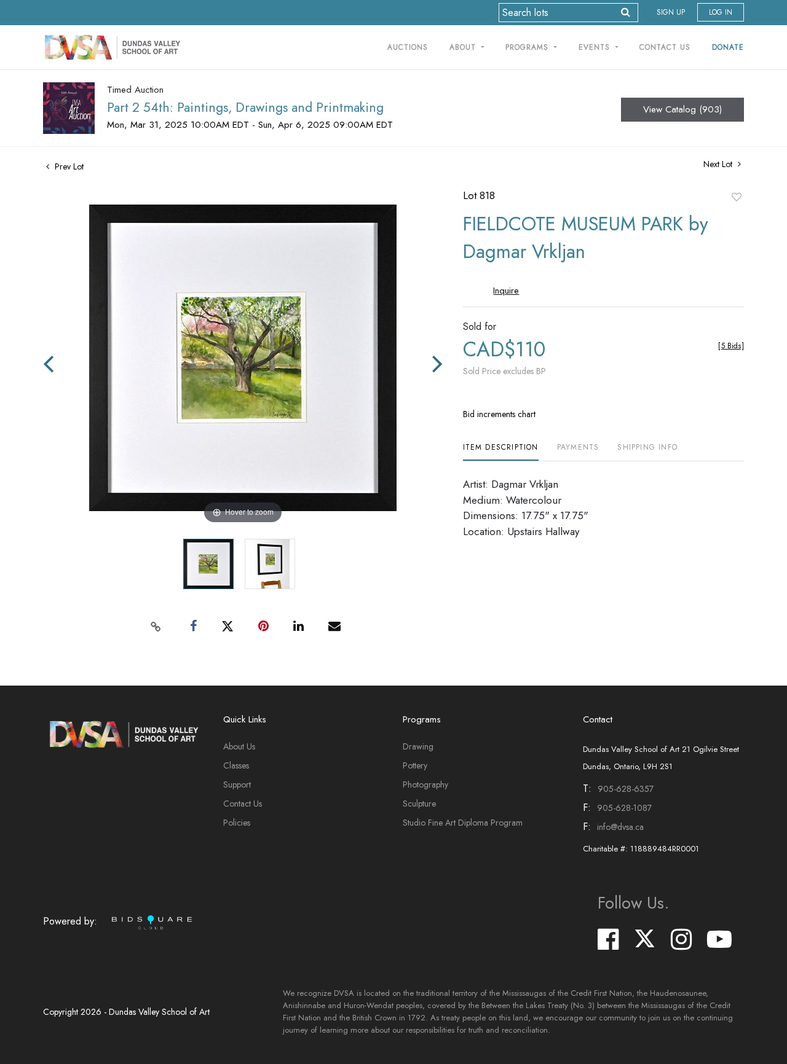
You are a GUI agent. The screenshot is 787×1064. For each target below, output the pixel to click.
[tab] (501, 452)
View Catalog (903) (682, 109)
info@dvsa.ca (620, 827)
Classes (236, 765)
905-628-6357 (626, 789)
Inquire (506, 290)
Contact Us (664, 47)
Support (237, 784)
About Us (239, 746)
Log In (720, 12)
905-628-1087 (624, 808)
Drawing (418, 746)
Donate (728, 47)
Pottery (415, 765)
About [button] (464, 47)
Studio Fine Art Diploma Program (463, 822)
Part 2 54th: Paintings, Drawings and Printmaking (245, 107)
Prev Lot (68, 166)
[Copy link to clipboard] (156, 626)
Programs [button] (528, 47)
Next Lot (719, 164)
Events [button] (596, 47)
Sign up (671, 12)
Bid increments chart (499, 414)
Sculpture (419, 803)
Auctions (407, 47)
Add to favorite (736, 196)
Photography (425, 784)
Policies (236, 822)
